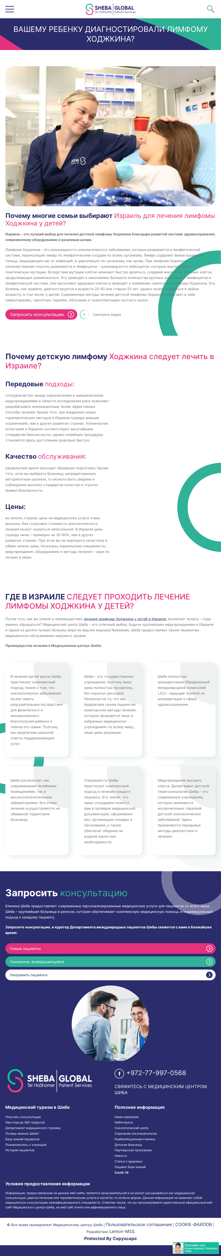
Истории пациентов (19, 1150)
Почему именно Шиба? (22, 1133)
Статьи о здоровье (128, 1161)
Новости (121, 1155)
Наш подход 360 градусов (25, 1122)
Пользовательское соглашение (139, 1224)
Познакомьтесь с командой (25, 1145)
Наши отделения (127, 1117)
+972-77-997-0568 (156, 1073)
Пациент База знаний (130, 1167)
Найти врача (124, 1122)
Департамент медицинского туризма (33, 1128)
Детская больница (128, 1145)
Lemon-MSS (122, 1231)
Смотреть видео (107, 314)
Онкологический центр (131, 1128)
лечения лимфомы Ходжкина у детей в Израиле (125, 619)
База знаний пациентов (22, 1139)
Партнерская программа (133, 1150)
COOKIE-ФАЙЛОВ (193, 1224)
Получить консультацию (23, 1117)
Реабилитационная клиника (135, 1139)
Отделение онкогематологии (136, 1133)
